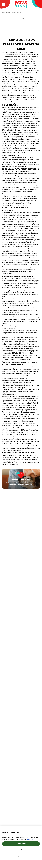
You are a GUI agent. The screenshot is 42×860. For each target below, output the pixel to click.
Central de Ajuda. (19, 432)
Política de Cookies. (19, 839)
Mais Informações (33, 839)
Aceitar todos (21, 844)
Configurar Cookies (20, 856)
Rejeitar (21, 850)
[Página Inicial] (21, 4)
